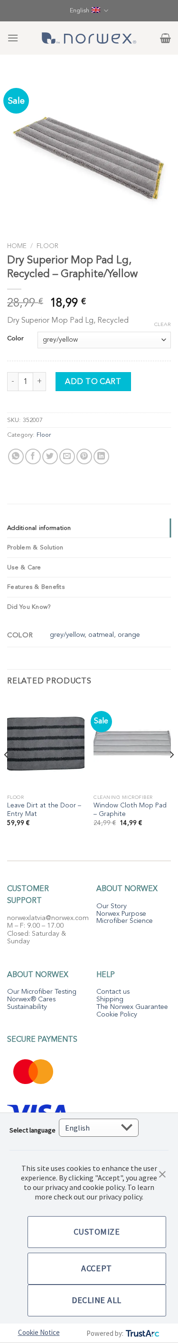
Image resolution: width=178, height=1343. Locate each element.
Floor (47, 245)
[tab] (89, 527)
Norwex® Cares (31, 999)
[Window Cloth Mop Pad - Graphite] (132, 743)
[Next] (171, 774)
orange (129, 634)
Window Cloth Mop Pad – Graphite (130, 809)
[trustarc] (141, 1333)
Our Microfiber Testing (41, 991)
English (79, 10)
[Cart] (165, 38)
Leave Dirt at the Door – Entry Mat (44, 809)
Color (15, 339)
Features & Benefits (36, 587)
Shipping (109, 999)
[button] (162, 1173)
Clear (162, 324)
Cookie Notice (39, 1332)
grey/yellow (67, 634)
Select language (32, 1130)
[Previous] (6, 774)
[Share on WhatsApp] (16, 456)
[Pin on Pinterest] (84, 456)
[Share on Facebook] (33, 456)
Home (17, 245)
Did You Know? (29, 607)
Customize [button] (97, 1231)
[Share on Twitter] (50, 456)
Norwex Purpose (121, 913)
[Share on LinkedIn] (101, 456)
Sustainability (27, 1006)
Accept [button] (96, 1268)
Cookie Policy (116, 1014)
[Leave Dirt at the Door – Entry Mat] (45, 743)
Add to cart (93, 381)
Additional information (39, 528)
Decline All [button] (97, 1300)
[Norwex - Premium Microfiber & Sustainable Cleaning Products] (89, 38)
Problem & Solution (35, 547)
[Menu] (13, 37)
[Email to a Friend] (67, 456)
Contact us (113, 991)
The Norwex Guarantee (132, 1006)
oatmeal (101, 634)
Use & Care (24, 567)
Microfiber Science (124, 920)
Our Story (111, 906)
